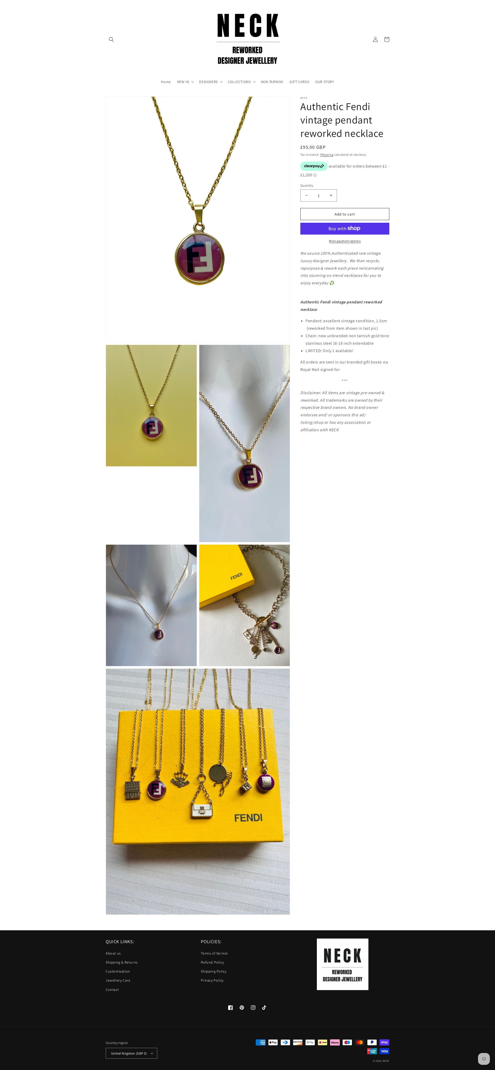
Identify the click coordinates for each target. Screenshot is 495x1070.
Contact (112, 989)
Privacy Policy (212, 980)
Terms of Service (214, 953)
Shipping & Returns (122, 962)
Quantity (306, 185)
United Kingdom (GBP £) (129, 1053)
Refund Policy (212, 962)
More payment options (345, 241)
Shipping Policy (213, 971)
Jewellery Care (118, 980)
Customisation (118, 971)
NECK (386, 1061)
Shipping (326, 154)
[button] (111, 39)
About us (113, 953)
